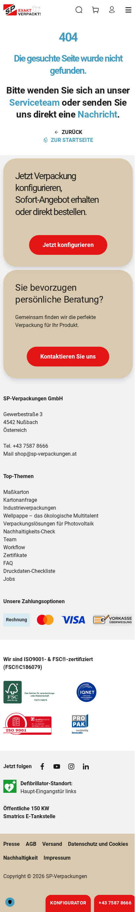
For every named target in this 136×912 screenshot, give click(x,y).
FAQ (8, 563)
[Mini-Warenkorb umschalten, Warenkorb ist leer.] (95, 9)
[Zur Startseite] (22, 10)
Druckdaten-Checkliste (29, 571)
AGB (31, 844)
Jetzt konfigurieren (68, 244)
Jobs (9, 579)
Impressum (57, 858)
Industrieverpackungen (29, 508)
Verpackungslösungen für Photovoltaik (48, 524)
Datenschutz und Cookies (98, 844)
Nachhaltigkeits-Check (29, 531)
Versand (52, 844)
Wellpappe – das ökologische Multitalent (50, 516)
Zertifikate (15, 555)
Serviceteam (34, 102)
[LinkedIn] (86, 766)
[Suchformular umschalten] (79, 9)
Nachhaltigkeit (20, 858)
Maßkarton (16, 492)
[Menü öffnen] (128, 9)
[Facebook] (42, 766)
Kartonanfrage (20, 500)
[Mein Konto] (112, 9)
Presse (11, 844)
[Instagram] (71, 766)
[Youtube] (57, 766)
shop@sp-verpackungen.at (46, 454)
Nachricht (97, 114)
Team (10, 539)
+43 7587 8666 (30, 446)
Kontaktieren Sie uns (68, 356)
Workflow (14, 547)
